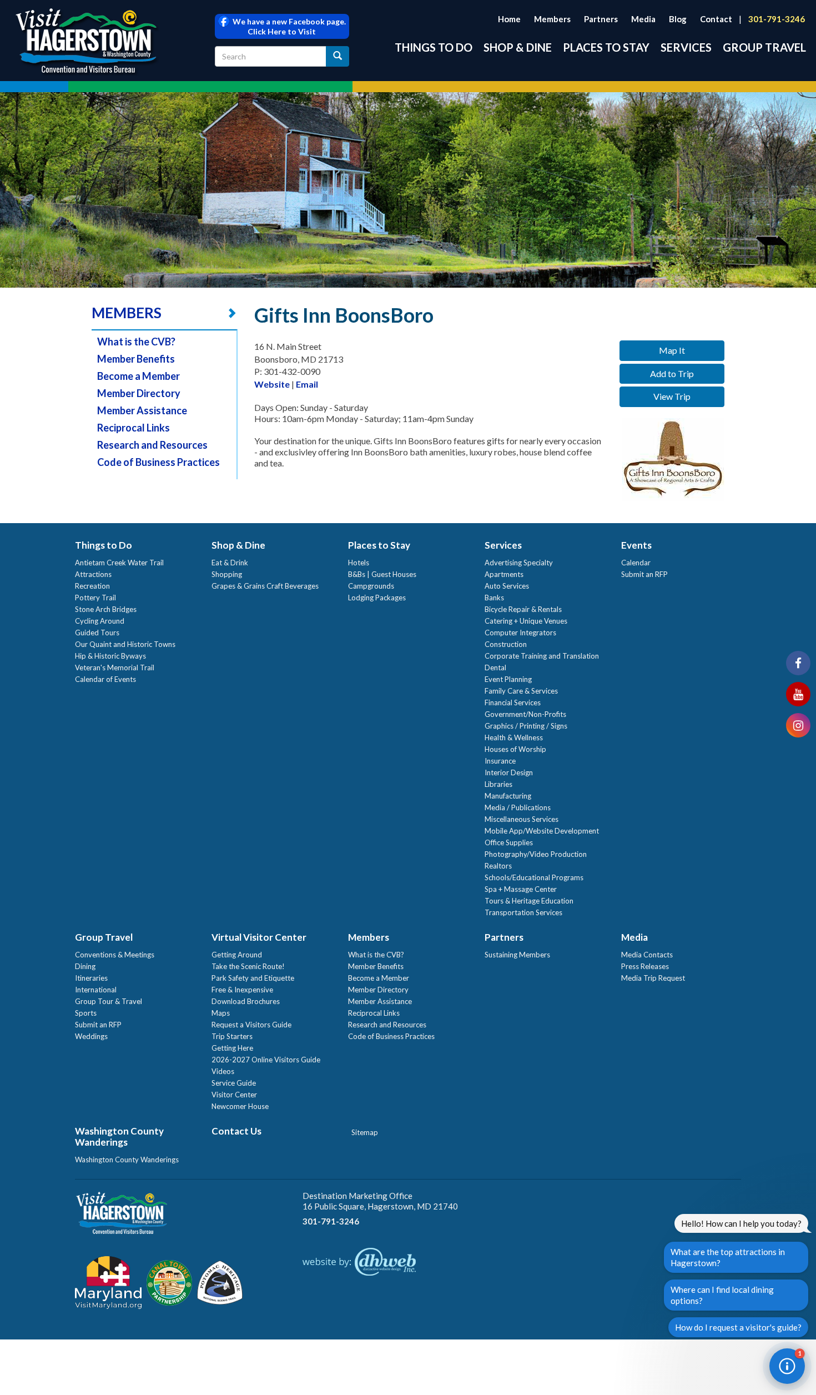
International (96, 989)
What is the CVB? (136, 341)
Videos (222, 1071)
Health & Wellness (514, 737)
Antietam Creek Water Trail (119, 562)
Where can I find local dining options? (722, 1295)
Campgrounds (371, 585)
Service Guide (233, 1082)
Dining (85, 966)
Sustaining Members (517, 954)
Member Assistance (142, 410)
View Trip (672, 396)
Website (272, 384)
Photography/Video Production (536, 854)
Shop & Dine (517, 47)
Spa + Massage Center (521, 889)
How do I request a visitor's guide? (738, 1327)
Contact (716, 19)
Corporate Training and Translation (542, 655)
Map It (672, 350)
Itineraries (91, 978)
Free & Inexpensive (242, 989)
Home (509, 19)
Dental (495, 667)
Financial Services (513, 702)
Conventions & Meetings (114, 954)
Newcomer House (240, 1106)
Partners (601, 19)
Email (307, 384)
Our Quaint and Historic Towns (125, 644)
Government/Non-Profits (525, 714)
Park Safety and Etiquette (252, 978)
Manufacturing (508, 795)
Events (636, 545)
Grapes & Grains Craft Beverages (265, 585)
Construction (506, 644)
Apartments (504, 574)
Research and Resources (152, 445)
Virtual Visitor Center (258, 937)
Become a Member (138, 376)
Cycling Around (99, 620)
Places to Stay (606, 47)
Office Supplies (509, 842)
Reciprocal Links (133, 427)
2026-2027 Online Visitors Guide (265, 1059)
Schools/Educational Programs (534, 877)
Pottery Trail (95, 597)
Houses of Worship (515, 749)
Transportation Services (523, 912)
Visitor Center (234, 1094)
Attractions (93, 574)
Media (643, 19)
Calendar (636, 562)
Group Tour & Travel (108, 1001)
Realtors (498, 865)
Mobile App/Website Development (542, 830)
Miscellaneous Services (521, 819)
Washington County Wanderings (119, 1136)
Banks (494, 597)
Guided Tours (97, 632)
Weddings (91, 1036)
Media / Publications (518, 807)
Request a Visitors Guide (251, 1024)
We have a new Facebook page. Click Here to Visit (287, 26)
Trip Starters (232, 1036)
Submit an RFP (644, 574)
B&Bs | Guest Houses (382, 574)
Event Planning (508, 679)
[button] (787, 1366)
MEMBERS (127, 313)
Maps (220, 1012)
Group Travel (764, 47)
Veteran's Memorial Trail (114, 667)
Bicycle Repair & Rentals (523, 609)
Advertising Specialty (519, 562)
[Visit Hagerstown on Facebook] (798, 663)
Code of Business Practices (158, 462)
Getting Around (236, 954)
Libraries (498, 784)
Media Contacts (647, 954)
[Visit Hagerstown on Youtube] (798, 694)
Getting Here (232, 1047)
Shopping (226, 574)
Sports (86, 1012)
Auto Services (507, 585)
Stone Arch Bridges (106, 609)
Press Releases (645, 966)
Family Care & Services (521, 690)
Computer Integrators (520, 632)
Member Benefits (136, 359)
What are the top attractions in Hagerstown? (728, 1257)
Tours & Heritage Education (529, 900)
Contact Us (236, 1131)
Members (552, 19)
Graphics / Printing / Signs (526, 725)
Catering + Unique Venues (526, 620)
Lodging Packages (377, 597)
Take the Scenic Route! (248, 966)
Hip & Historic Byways (110, 655)
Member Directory (138, 393)
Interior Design (509, 772)
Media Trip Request (653, 978)
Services (686, 47)
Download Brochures (245, 1001)
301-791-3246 (776, 19)
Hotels (358, 562)
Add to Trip (672, 373)
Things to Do (433, 47)
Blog (678, 19)
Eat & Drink (229, 562)
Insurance (500, 760)
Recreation (92, 585)
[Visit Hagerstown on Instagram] (798, 725)
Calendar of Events (105, 679)
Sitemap (364, 1132)
